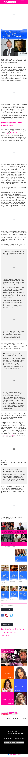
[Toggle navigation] (22, 1)
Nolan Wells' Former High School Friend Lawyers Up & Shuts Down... (20, 532)
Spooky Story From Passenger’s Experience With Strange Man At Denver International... (7, 544)
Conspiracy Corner (7, 629)
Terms (15, 733)
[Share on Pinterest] (6, 615)
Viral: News (5, 636)
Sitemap (20, 733)
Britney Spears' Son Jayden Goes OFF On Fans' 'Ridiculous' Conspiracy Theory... (20, 544)
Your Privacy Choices (15, 754)
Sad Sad (9, 632)
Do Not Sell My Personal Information (14, 742)
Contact (10, 735)
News (8, 718)
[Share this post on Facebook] (2, 615)
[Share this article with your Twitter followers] (11, 615)
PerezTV (15, 718)
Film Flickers (19, 629)
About (9, 731)
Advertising (15, 731)
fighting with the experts (8, 435)
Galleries (23, 718)
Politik (3, 632)
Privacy (10, 733)
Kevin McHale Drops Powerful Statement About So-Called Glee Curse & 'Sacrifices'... (7, 532)
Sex (15, 632)
